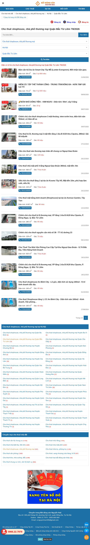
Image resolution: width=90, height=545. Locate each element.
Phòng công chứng (59, 535)
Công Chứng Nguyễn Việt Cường (72, 531)
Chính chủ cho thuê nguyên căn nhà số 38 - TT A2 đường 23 (45, 233)
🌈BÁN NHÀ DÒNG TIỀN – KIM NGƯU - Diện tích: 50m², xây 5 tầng (48, 102)
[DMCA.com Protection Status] (45, 539)
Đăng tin (85, 22)
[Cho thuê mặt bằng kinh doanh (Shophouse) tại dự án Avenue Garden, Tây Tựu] (9, 201)
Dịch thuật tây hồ (57, 527)
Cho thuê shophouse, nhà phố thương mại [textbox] (18, 41)
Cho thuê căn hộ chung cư (13, 440)
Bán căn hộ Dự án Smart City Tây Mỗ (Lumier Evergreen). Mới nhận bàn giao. (53, 70)
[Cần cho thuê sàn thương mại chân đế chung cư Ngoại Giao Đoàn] (9, 154)
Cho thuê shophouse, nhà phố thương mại (18, 449)
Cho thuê (30, 9)
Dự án (47, 9)
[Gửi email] (86, 537)
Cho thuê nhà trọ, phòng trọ (56, 449)
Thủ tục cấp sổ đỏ (81, 527)
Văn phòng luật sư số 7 (9, 527)
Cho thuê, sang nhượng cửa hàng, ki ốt (60, 453)
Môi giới (64, 9)
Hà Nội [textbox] (5, 47)
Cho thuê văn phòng (10, 453)
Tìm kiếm (46, 59)
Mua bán (9, 9)
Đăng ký (57, 22)
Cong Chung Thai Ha (42, 527)
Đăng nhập (71, 22)
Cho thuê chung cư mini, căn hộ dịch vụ (17, 462)
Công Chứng (69, 527)
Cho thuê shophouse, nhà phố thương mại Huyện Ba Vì (66, 333)
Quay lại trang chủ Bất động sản (15, 17)
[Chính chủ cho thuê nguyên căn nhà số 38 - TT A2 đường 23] (9, 235)
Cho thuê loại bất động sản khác (58, 457)
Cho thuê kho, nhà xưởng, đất (14, 457)
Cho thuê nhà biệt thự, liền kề (14, 445)
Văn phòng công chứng (42, 535)
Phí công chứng (28, 531)
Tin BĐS (81, 9)
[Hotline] (4, 532)
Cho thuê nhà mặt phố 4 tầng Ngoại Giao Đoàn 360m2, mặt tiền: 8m (48, 166)
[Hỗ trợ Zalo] (86, 525)
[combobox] (45, 41)
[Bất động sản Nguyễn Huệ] (45, 3)
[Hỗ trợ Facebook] (86, 531)
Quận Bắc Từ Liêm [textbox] (9, 54)
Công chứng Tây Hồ (26, 527)
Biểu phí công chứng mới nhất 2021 (47, 531)
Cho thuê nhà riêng (53, 440)
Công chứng (29, 535)
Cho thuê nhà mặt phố (54, 445)
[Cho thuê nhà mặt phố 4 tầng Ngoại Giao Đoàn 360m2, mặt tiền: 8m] (9, 169)
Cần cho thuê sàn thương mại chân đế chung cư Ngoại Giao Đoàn (48, 151)
